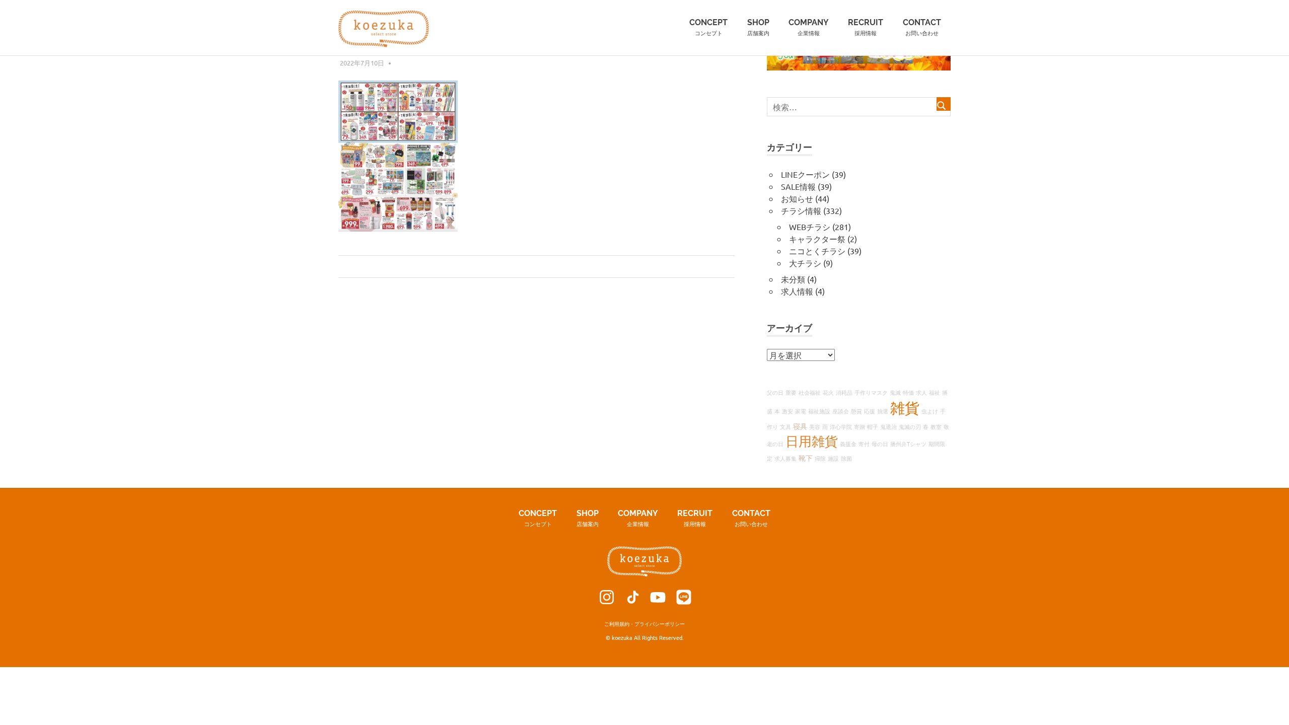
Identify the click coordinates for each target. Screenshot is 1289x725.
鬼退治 (888, 426)
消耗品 (844, 392)
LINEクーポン (805, 174)
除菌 (846, 458)
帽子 (872, 426)
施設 (833, 458)
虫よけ (929, 411)
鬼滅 (895, 392)
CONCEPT (708, 27)
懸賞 (856, 411)
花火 (828, 392)
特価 (908, 392)
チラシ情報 (801, 210)
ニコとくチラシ (817, 251)
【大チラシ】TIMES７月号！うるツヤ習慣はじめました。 (447, 267)
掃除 (820, 458)
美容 (814, 426)
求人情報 (797, 291)
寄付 (864, 444)
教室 (936, 426)
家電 (800, 411)
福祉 (934, 392)
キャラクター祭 (817, 239)
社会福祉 (810, 392)
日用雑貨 (811, 441)
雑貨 (904, 407)
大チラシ (805, 263)
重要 (791, 392)
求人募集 (785, 458)
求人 (921, 392)
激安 (787, 411)
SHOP (758, 27)
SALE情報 (798, 186)
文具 (785, 426)
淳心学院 (841, 426)
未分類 (793, 279)
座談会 (840, 411)
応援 (869, 411)
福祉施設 (819, 411)
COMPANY (809, 27)
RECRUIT (865, 27)
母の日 (880, 444)
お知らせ (797, 198)
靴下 (806, 457)
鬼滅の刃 (910, 426)
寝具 (800, 425)
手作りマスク (871, 392)
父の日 (775, 392)
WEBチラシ (809, 227)
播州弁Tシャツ (908, 444)
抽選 (882, 411)
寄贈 (859, 426)
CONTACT (922, 27)
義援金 (848, 444)
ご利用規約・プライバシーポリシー (644, 623)
